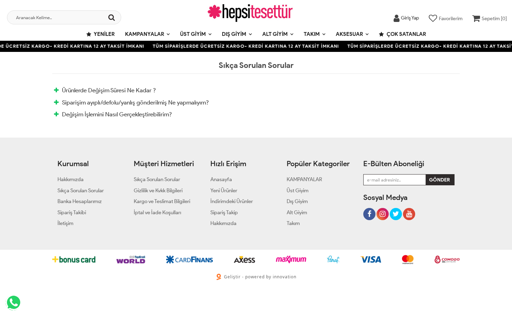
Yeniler (104, 34)
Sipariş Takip (224, 212)
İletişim (65, 223)
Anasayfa (221, 179)
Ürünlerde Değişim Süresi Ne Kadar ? (109, 90)
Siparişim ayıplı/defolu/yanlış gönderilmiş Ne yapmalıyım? (135, 102)
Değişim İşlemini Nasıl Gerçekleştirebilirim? (117, 114)
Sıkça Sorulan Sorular (80, 190)
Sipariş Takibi (71, 212)
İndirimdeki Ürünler (231, 201)
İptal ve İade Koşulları (157, 212)
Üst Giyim (193, 34)
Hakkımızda (70, 179)
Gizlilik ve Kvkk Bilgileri (158, 190)
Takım (312, 34)
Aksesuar (349, 34)
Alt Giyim (275, 34)
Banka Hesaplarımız (79, 201)
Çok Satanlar (406, 34)
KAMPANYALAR (144, 34)
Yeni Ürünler (223, 190)
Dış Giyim (234, 34)
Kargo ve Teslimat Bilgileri (162, 201)
